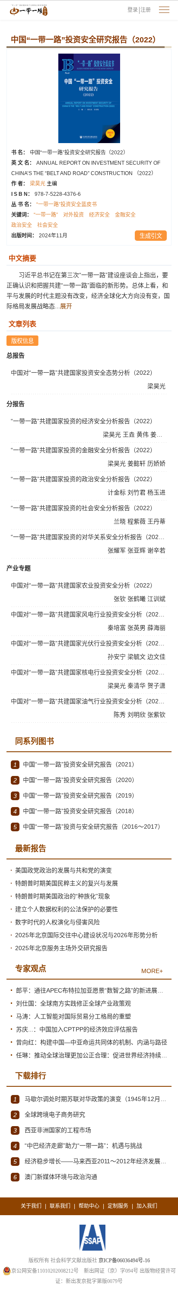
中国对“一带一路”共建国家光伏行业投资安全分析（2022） (89, 643)
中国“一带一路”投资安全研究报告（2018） (75, 811)
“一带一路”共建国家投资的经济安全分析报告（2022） (83, 421)
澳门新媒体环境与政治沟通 (55, 1177)
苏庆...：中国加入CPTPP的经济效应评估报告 (77, 1029)
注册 (145, 10)
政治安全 (21, 225)
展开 (66, 306)
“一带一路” (46, 215)
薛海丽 (157, 627)
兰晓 (120, 521)
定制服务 (118, 1206)
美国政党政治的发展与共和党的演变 (63, 870)
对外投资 (73, 215)
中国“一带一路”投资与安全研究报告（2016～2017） (88, 826)
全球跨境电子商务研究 (49, 1114)
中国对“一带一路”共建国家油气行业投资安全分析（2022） (89, 701)
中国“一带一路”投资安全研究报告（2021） (75, 764)
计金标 (117, 492)
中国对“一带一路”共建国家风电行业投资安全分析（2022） (89, 614)
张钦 (120, 598)
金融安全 (125, 215)
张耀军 (117, 550)
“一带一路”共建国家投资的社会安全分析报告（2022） (83, 507)
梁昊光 (43, 184)
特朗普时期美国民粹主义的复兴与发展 (66, 883)
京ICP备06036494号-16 (124, 1261)
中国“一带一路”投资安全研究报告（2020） (75, 780)
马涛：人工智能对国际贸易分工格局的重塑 (73, 1016)
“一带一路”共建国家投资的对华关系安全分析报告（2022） (89, 536)
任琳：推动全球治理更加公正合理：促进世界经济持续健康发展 (91, 1055)
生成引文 (151, 236)
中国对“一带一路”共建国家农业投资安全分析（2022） (83, 585)
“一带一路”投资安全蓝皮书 (66, 204)
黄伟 (143, 434)
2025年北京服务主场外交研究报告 (61, 948)
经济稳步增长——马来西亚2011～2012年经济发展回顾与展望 (90, 1161)
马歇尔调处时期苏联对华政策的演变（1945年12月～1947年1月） (90, 1099)
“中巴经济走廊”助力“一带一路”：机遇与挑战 (77, 1145)
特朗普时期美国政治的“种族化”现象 (62, 896)
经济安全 (99, 215)
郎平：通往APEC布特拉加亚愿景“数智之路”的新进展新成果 (91, 990)
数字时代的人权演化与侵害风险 (57, 922)
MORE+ (152, 970)
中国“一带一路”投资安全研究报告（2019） (75, 795)
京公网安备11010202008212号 (45, 1271)
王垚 (130, 434)
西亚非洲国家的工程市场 (52, 1130)
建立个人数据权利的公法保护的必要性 (66, 909)
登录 (132, 10)
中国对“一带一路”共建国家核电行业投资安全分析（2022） (89, 672)
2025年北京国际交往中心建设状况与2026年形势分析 (86, 935)
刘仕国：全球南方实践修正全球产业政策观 (73, 1003)
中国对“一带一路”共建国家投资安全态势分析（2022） (83, 372)
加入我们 (147, 1206)
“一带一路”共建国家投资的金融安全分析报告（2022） (83, 450)
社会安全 (47, 225)
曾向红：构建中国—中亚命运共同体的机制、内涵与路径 (91, 1042)
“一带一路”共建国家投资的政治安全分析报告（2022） (83, 479)
